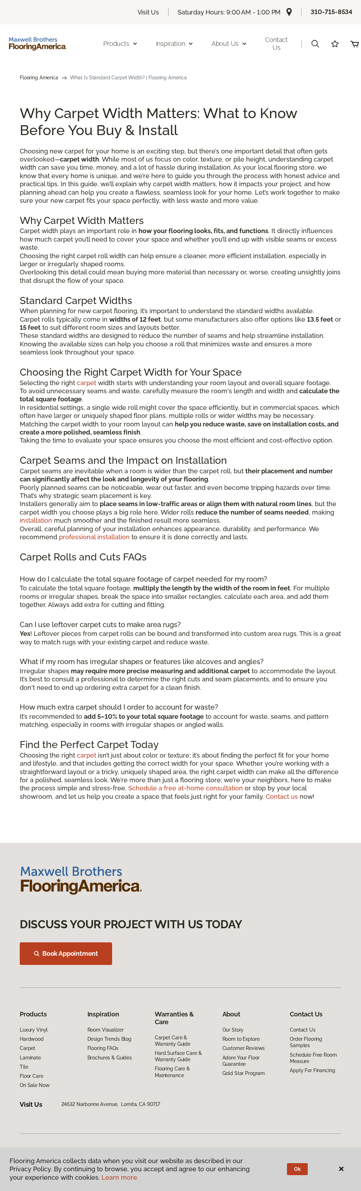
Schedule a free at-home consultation (185, 788)
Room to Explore (241, 1039)
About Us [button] (225, 43)
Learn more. (120, 1177)
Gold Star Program (243, 1073)
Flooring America (39, 77)
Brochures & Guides (109, 1058)
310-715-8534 (332, 12)
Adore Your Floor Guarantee (241, 1061)
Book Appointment (70, 953)
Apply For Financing (312, 1070)
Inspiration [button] (170, 43)
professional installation (94, 537)
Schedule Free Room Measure (313, 1058)
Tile (24, 1067)
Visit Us (148, 12)
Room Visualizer (105, 1030)
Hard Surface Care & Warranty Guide (178, 1056)
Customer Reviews (243, 1048)
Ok (297, 1169)
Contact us (282, 796)
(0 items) (354, 44)
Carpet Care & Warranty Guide (172, 1041)
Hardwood (32, 1039)
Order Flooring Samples (306, 1042)
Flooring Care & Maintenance (172, 1072)
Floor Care (31, 1076)
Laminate (30, 1058)
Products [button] (116, 43)
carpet (86, 383)
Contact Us (276, 43)
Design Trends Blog (109, 1039)
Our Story (233, 1030)
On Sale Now (34, 1085)
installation (36, 520)
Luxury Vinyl (34, 1030)
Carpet (27, 1048)
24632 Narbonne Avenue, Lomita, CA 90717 (110, 1104)
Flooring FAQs (102, 1048)
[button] (315, 44)
